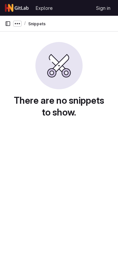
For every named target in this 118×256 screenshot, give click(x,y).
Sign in (103, 8)
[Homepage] (17, 8)
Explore (44, 8)
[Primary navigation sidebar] (8, 23)
